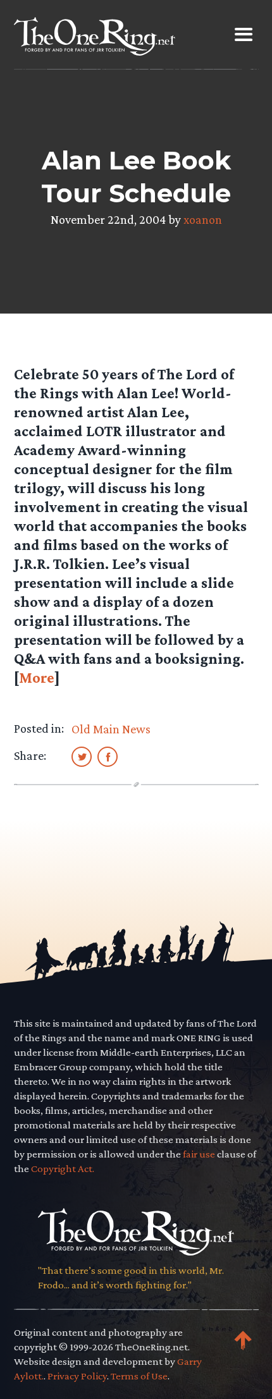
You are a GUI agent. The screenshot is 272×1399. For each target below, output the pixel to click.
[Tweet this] (81, 756)
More (36, 677)
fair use (199, 1154)
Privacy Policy (77, 1376)
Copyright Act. (62, 1169)
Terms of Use (139, 1376)
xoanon (202, 219)
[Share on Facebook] (107, 756)
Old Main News (111, 729)
